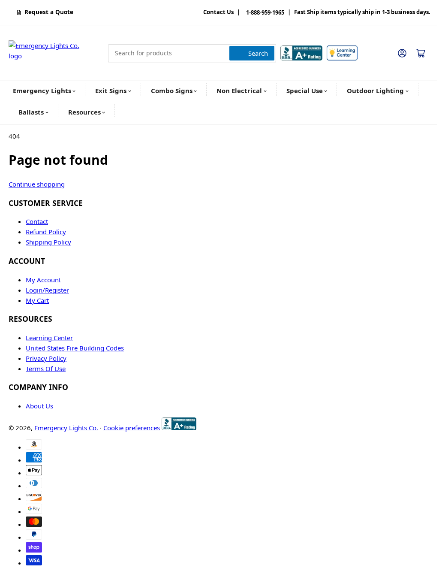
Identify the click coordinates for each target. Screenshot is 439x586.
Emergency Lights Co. (66, 427)
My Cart (37, 300)
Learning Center (49, 337)
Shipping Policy (48, 242)
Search (258, 53)
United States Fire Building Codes (75, 348)
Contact (37, 221)
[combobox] (192, 53)
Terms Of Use (46, 368)
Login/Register (47, 290)
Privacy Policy (46, 358)
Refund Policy (46, 231)
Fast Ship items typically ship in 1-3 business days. (362, 12)
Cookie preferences (131, 427)
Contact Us (218, 12)
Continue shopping (37, 184)
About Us (39, 406)
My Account (43, 279)
